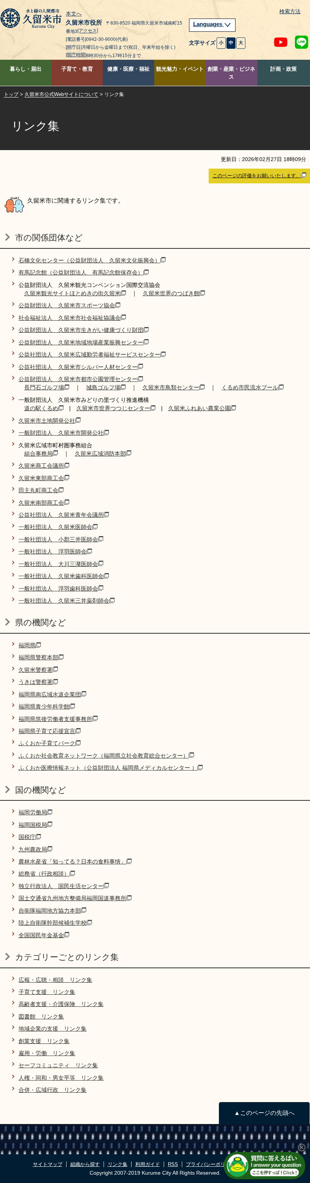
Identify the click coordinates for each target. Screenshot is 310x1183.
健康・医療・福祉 (128, 69)
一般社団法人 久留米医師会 (55, 527)
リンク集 (117, 1164)
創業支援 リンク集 (44, 1041)
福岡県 (27, 645)
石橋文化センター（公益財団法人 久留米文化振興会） (89, 260)
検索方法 (290, 11)
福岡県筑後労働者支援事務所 (55, 719)
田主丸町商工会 (38, 490)
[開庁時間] (76, 54)
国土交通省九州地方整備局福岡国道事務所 (72, 898)
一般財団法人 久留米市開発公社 (61, 432)
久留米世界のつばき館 (171, 293)
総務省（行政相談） (44, 873)
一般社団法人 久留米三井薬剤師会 (64, 600)
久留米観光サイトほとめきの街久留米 (72, 293)
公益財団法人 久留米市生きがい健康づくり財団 (81, 330)
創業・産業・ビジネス (231, 73)
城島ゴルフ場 (103, 387)
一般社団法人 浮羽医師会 (53, 551)
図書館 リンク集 (41, 1016)
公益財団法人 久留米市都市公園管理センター (78, 379)
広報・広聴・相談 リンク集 (55, 980)
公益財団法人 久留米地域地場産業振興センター (81, 342)
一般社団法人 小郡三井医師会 (58, 539)
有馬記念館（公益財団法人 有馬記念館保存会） (81, 272)
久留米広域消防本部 (100, 453)
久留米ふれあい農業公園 (199, 408)
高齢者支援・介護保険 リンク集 (61, 1004)
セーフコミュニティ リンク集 (58, 1065)
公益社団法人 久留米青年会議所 (61, 515)
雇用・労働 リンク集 (47, 1053)
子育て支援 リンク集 (47, 992)
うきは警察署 (36, 682)
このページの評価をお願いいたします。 (256, 175)
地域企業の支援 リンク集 (53, 1028)
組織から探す (85, 1164)
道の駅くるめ (41, 408)
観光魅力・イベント (180, 69)
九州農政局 (33, 849)
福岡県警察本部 (38, 657)
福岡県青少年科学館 (44, 706)
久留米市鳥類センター (171, 387)
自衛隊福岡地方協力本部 (50, 910)
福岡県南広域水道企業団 (50, 694)
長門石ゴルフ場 (44, 387)
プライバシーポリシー (210, 1164)
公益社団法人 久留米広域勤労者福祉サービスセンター (89, 354)
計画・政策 (283, 69)
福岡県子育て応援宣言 (47, 731)
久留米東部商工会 (41, 478)
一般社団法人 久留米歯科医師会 (61, 576)
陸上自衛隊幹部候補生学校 (53, 922)
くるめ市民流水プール (250, 387)
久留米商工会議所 (41, 465)
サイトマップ (47, 1164)
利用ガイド (147, 1164)
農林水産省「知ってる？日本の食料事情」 (72, 861)
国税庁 (27, 837)
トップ (11, 94)
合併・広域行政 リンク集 (53, 1090)
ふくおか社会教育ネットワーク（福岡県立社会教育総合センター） (104, 755)
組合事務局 (38, 453)
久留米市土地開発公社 (47, 420)
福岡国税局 (33, 825)
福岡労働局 (33, 812)
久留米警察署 (36, 670)
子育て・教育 (77, 69)
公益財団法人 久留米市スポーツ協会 (67, 305)
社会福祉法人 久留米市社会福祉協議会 (70, 318)
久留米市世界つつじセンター (113, 408)
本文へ (74, 14)
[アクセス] (88, 31)
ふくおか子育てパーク (47, 743)
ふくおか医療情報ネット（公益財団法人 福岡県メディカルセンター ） (108, 767)
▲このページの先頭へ (264, 1113)
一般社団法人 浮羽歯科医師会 (58, 588)
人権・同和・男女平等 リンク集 (61, 1077)
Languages (208, 24)
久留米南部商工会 (41, 502)
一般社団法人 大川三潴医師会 (58, 564)
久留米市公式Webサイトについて (61, 94)
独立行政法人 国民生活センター (61, 886)
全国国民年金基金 (41, 935)
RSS (173, 1164)
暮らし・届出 (26, 69)
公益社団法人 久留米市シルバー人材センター (78, 367)
